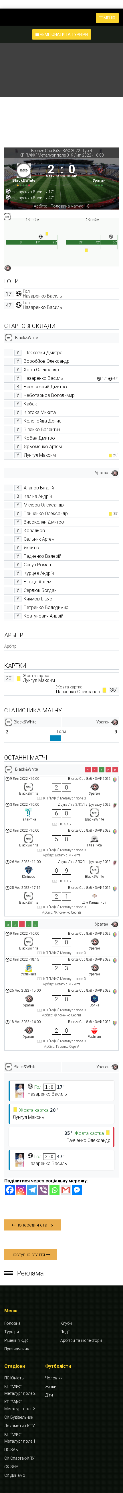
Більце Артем (37, 582)
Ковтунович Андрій (43, 616)
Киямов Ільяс (38, 599)
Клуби (66, 1323)
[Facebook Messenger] (77, 1190)
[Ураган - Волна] (61, 1003)
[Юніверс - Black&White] (61, 872)
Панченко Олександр (46, 513)
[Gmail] (66, 1190)
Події (64, 1332)
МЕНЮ (109, 18)
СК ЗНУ (11, 1467)
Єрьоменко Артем (43, 446)
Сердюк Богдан (40, 590)
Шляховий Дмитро (43, 352)
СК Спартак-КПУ (19, 1458)
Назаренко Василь (42, 296)
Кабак (30, 404)
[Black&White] (23, 173)
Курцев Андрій (39, 573)
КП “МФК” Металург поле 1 (19, 1437)
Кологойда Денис (42, 421)
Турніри (11, 1332)
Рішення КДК (16, 1340)
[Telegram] (32, 1190)
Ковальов (34, 530)
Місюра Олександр (44, 505)
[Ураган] (99, 173)
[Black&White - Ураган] (61, 789)
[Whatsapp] (54, 1190)
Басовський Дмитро (45, 386)
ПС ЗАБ (11, 1449)
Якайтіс (31, 547)
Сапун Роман (37, 564)
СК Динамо (14, 1475)
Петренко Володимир (46, 607)
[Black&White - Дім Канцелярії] (61, 900)
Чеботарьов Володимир (49, 395)
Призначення (16, 1349)
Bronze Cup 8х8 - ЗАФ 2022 (55, 150)
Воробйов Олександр (47, 361)
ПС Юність (14, 1378)
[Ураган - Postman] (61, 1034)
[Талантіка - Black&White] (61, 815)
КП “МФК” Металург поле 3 (19, 1405)
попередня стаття (34, 1225)
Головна (12, 1323)
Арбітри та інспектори (81, 1340)
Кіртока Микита (40, 412)
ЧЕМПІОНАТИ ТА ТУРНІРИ (63, 34)
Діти (49, 1395)
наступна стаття (28, 1254)
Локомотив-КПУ (19, 1426)
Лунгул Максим (40, 455)
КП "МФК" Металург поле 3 (44, 155)
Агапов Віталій (39, 488)
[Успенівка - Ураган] (61, 972)
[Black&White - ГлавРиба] (61, 843)
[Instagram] (21, 1190)
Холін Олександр (41, 369)
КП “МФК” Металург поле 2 (19, 1390)
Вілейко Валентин (42, 429)
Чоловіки (54, 1378)
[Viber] (43, 1190)
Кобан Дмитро (39, 438)
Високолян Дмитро (44, 522)
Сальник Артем (39, 539)
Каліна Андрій (38, 496)
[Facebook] (10, 1190)
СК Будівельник (18, 1417)
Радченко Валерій (42, 556)
